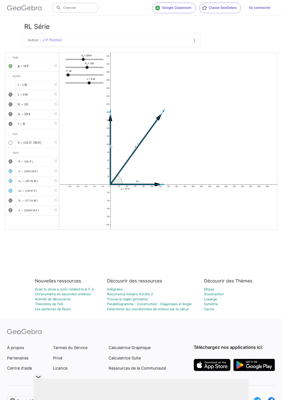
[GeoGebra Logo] (24, 8)
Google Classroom (176, 8)
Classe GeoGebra (223, 8)
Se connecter (260, 8)
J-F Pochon (52, 40)
